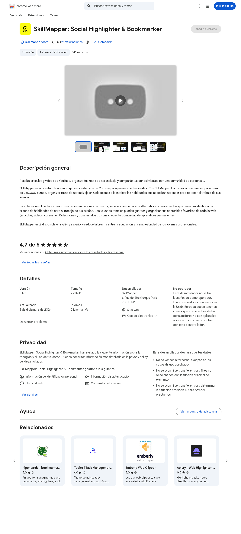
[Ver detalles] (30, 394)
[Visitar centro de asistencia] (198, 411)
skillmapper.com (36, 42)
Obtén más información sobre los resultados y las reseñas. (84, 252)
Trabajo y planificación (53, 52)
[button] (207, 6)
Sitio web (133, 310)
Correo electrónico (140, 316)
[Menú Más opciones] (199, 6)
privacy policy (138, 357)
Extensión (28, 52)
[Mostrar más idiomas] (86, 310)
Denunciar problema (33, 322)
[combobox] (124, 6)
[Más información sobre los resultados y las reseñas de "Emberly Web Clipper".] (135, 472)
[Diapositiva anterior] (59, 100)
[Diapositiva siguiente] (182, 100)
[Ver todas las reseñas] (36, 262)
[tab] (15, 15)
